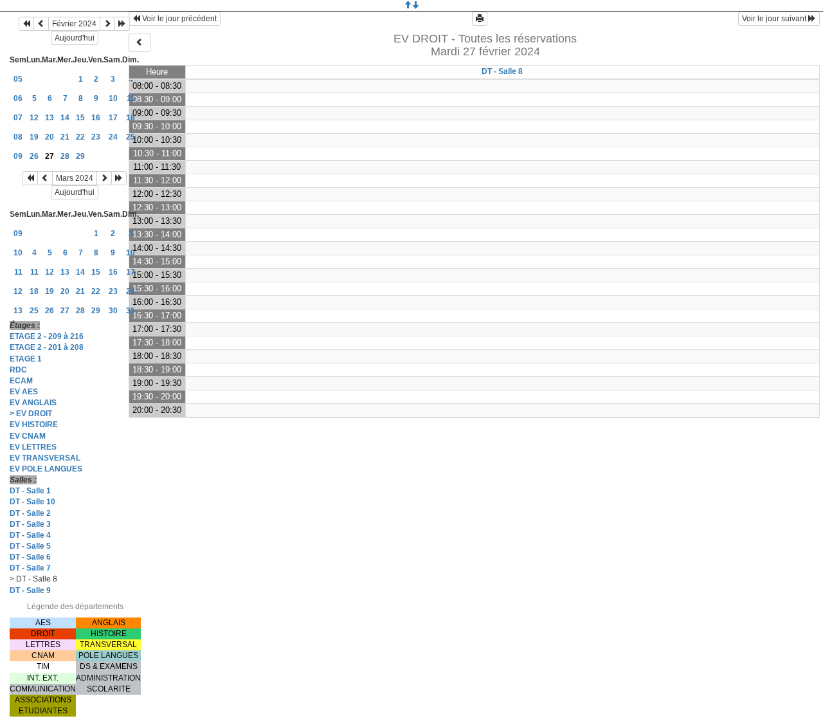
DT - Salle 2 (30, 513)
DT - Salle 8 (502, 71)
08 (18, 137)
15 (80, 117)
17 (113, 117)
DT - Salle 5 (30, 546)
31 (130, 310)
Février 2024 (74, 23)
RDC (18, 369)
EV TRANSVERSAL (45, 457)
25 (130, 137)
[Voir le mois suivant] (107, 24)
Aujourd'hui (75, 37)
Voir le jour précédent (178, 18)
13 (49, 117)
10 (113, 98)
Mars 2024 (74, 178)
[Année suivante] (122, 24)
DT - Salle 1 (30, 490)
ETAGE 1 (26, 358)
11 (131, 98)
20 (49, 137)
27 (64, 310)
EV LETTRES (33, 447)
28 (64, 156)
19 (34, 137)
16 (95, 117)
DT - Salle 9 (30, 590)
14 (64, 117)
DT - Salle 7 (30, 567)
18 (130, 117)
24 (113, 137)
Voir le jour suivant (775, 18)
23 (95, 137)
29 (80, 156)
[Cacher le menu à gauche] (139, 42)
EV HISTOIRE (34, 424)
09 (18, 156)
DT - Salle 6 (30, 557)
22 (80, 137)
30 (113, 310)
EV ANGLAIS (33, 402)
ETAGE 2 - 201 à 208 (47, 347)
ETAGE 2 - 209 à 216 (47, 336)
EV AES (24, 391)
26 (34, 156)
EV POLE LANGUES (46, 468)
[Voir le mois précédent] (41, 24)
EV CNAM (28, 436)
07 (18, 117)
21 (64, 137)
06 (18, 98)
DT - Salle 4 (30, 535)
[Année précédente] (26, 24)
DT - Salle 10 (32, 501)
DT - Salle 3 (30, 524)
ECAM (21, 380)
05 (18, 79)
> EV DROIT (31, 413)
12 (34, 117)
